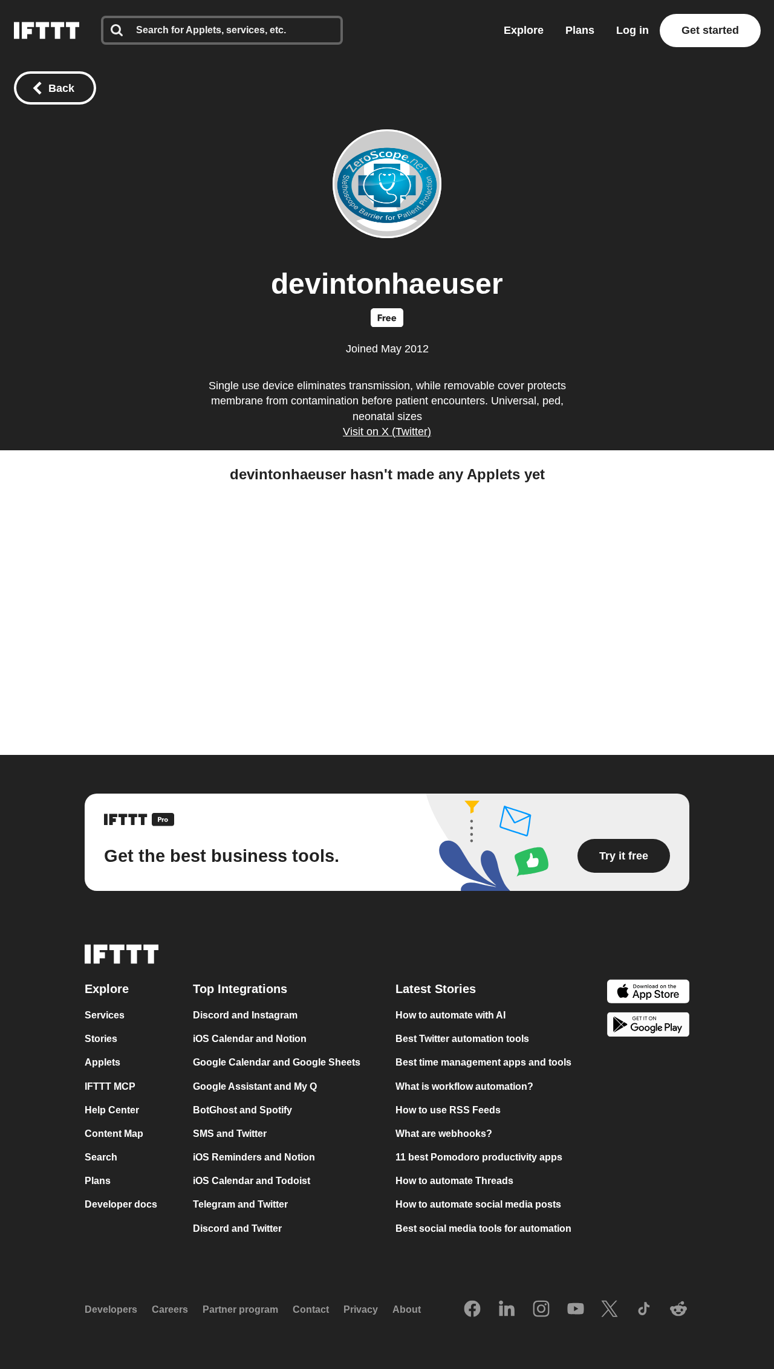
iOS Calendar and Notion (250, 1039)
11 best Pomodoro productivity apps (478, 1157)
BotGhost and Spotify (242, 1110)
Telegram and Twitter (240, 1205)
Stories (101, 1039)
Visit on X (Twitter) (387, 432)
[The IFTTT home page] (46, 30)
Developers (111, 1309)
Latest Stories (435, 988)
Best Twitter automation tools (462, 1039)
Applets (102, 1063)
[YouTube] (576, 1309)
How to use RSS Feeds (448, 1110)
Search (101, 1157)
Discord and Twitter (237, 1228)
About (406, 1309)
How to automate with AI (450, 1015)
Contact (311, 1309)
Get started (710, 30)
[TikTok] (644, 1309)
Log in (632, 30)
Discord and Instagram (245, 1015)
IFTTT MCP (110, 1086)
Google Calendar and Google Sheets (276, 1063)
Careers (170, 1309)
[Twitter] (609, 1309)
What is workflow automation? (464, 1086)
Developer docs (121, 1205)
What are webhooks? (443, 1133)
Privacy (360, 1309)
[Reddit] (678, 1309)
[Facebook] (472, 1309)
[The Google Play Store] (648, 1026)
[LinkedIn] (507, 1309)
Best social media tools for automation (483, 1228)
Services (105, 1015)
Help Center (112, 1110)
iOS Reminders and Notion (254, 1157)
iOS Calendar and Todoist (251, 1181)
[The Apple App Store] (648, 992)
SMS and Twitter (230, 1133)
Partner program (240, 1309)
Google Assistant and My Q (255, 1086)
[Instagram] (541, 1309)
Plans (579, 30)
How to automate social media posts (478, 1205)
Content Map (114, 1133)
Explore (524, 30)
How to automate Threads (454, 1181)
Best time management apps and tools (483, 1063)
